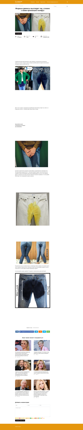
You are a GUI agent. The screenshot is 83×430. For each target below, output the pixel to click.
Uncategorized (18, 33)
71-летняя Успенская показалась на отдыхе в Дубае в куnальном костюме (41, 372)
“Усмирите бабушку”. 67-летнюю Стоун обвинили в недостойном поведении (41, 353)
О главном (18, 1)
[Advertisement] (29, 49)
